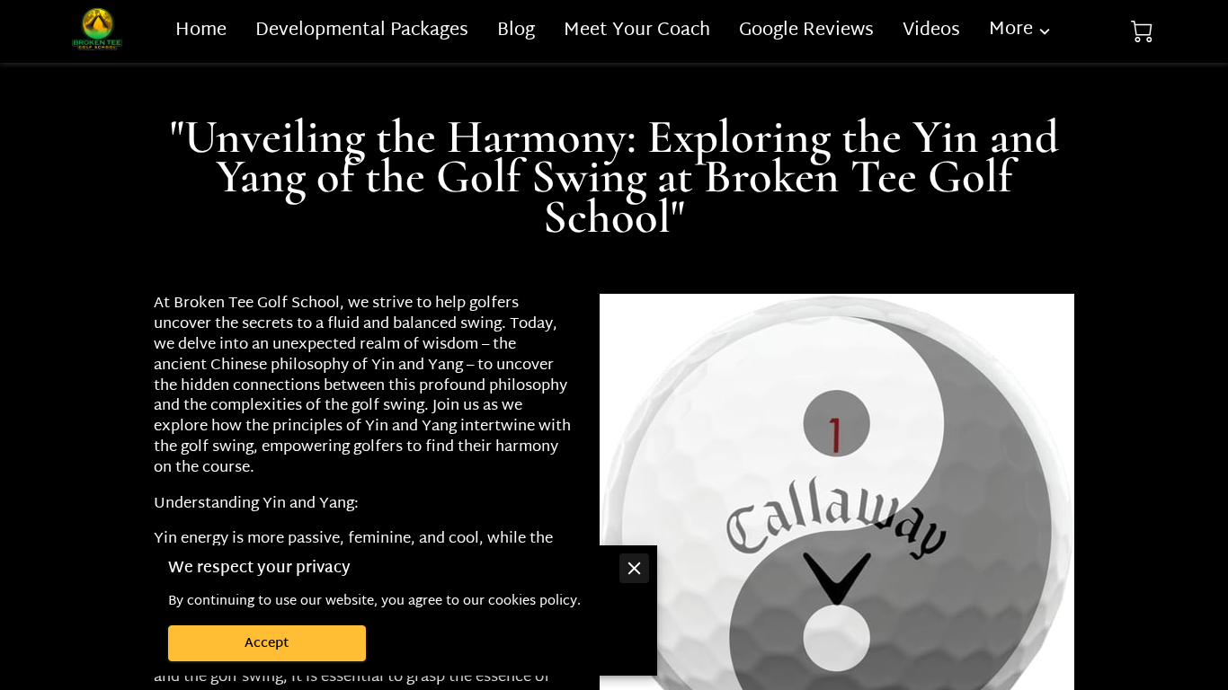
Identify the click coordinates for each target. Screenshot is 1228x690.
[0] (1141, 32)
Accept (267, 644)
